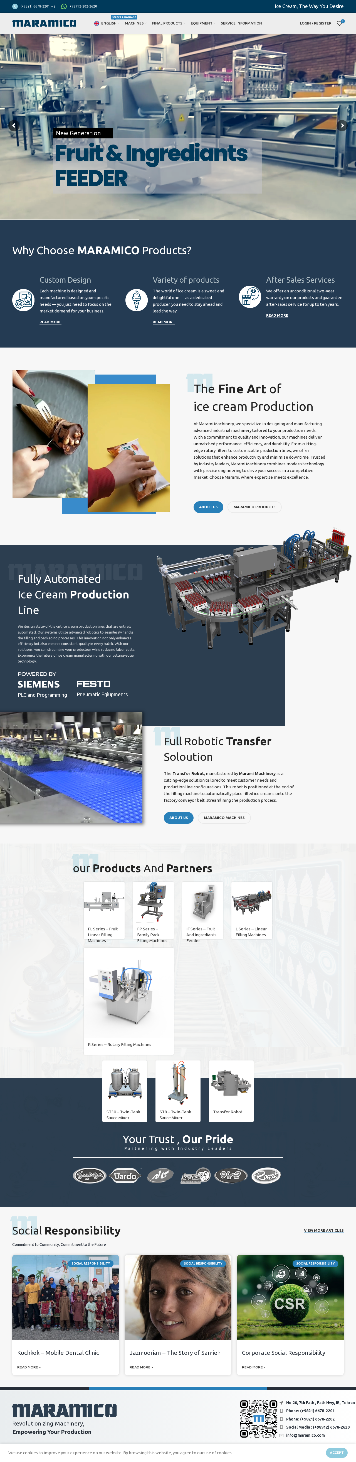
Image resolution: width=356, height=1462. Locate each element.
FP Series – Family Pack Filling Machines (152, 934)
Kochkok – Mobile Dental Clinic (58, 1352)
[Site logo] (44, 22)
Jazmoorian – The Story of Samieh (175, 1352)
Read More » (29, 1367)
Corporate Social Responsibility (283, 1352)
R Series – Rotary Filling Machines (119, 1044)
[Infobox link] (34, 6)
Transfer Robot (228, 1111)
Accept (337, 1452)
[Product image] (153, 902)
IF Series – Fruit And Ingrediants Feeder (201, 934)
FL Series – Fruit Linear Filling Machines (103, 934)
